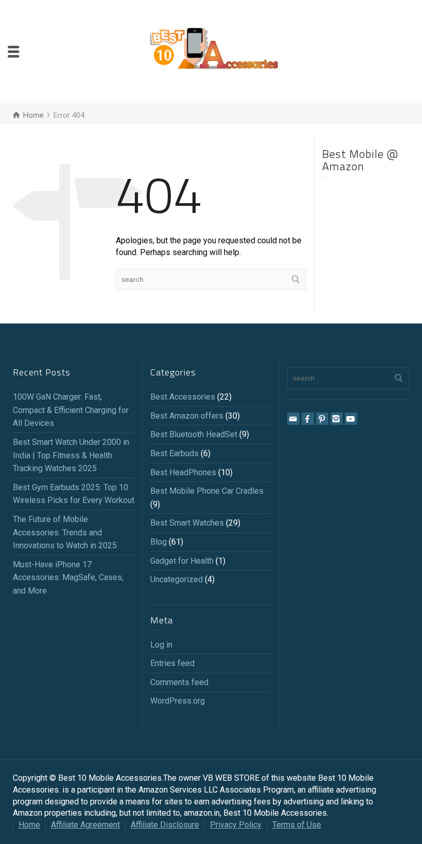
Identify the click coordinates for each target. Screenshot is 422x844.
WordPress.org (177, 701)
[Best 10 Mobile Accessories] (213, 51)
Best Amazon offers (186, 416)
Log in (161, 645)
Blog (158, 542)
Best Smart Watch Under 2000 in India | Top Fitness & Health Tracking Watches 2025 (71, 455)
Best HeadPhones (183, 472)
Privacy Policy (235, 825)
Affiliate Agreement (85, 825)
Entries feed (172, 663)
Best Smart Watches (187, 523)
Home (29, 825)
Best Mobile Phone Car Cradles (206, 491)
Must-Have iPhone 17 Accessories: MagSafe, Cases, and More (68, 578)
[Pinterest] (322, 418)
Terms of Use (296, 825)
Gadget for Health (182, 561)
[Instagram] (336, 418)
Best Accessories (182, 397)
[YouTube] (351, 418)
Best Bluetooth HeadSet (193, 434)
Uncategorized (176, 579)
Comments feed (179, 682)
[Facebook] (308, 418)
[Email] (293, 418)
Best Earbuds (174, 453)
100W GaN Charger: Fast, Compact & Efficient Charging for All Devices (71, 410)
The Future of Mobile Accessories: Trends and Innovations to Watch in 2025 (65, 532)
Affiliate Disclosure (165, 825)
